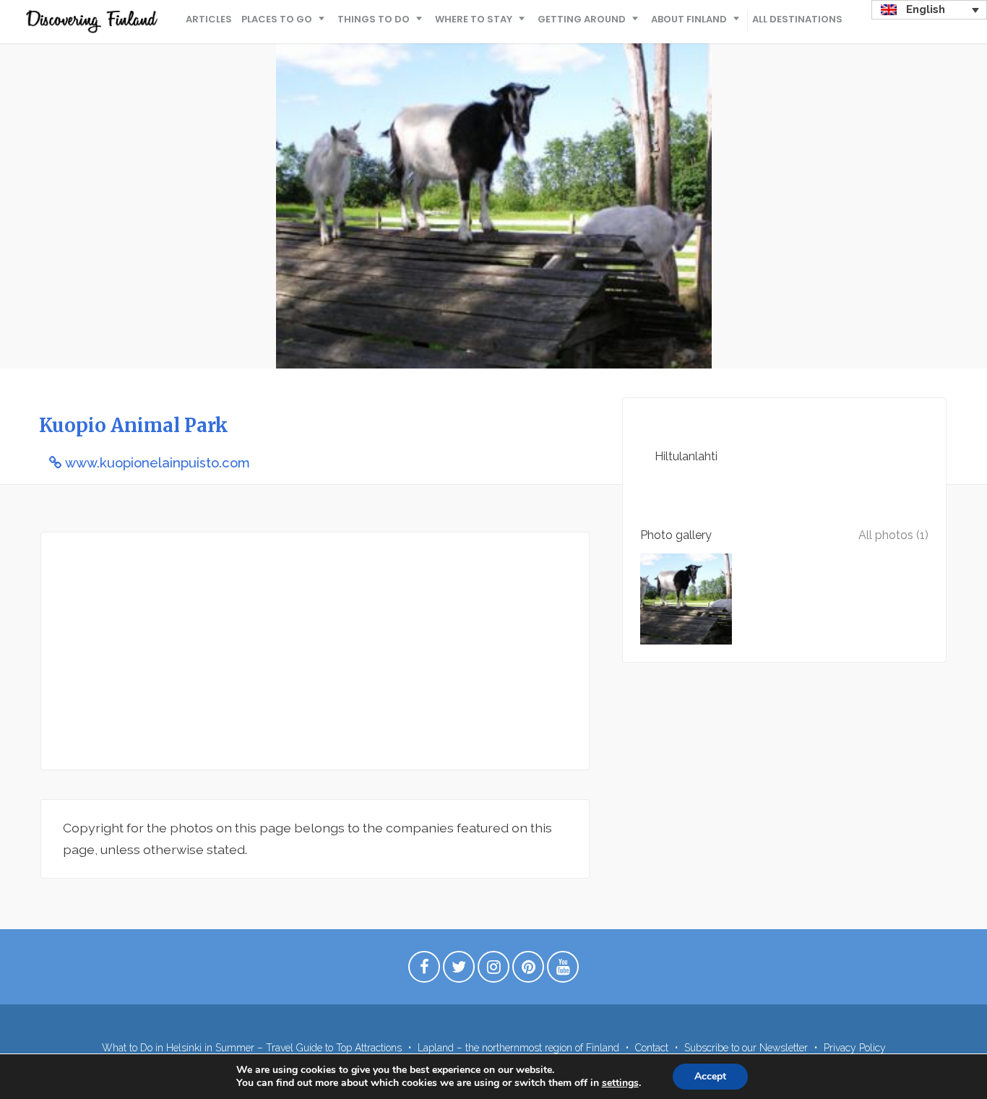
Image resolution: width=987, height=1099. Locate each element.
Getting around (582, 19)
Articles (209, 19)
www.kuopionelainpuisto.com (157, 462)
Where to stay (473, 19)
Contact (651, 1047)
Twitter (458, 970)
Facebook (424, 970)
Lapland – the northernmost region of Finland (518, 1047)
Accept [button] (710, 1076)
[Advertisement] (315, 651)
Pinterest (528, 970)
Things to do (373, 19)
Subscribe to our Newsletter (746, 1047)
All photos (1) (893, 535)
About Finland (689, 19)
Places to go (276, 19)
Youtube (562, 970)
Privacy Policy (855, 1047)
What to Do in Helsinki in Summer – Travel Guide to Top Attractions (252, 1047)
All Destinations (797, 19)
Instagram (493, 970)
